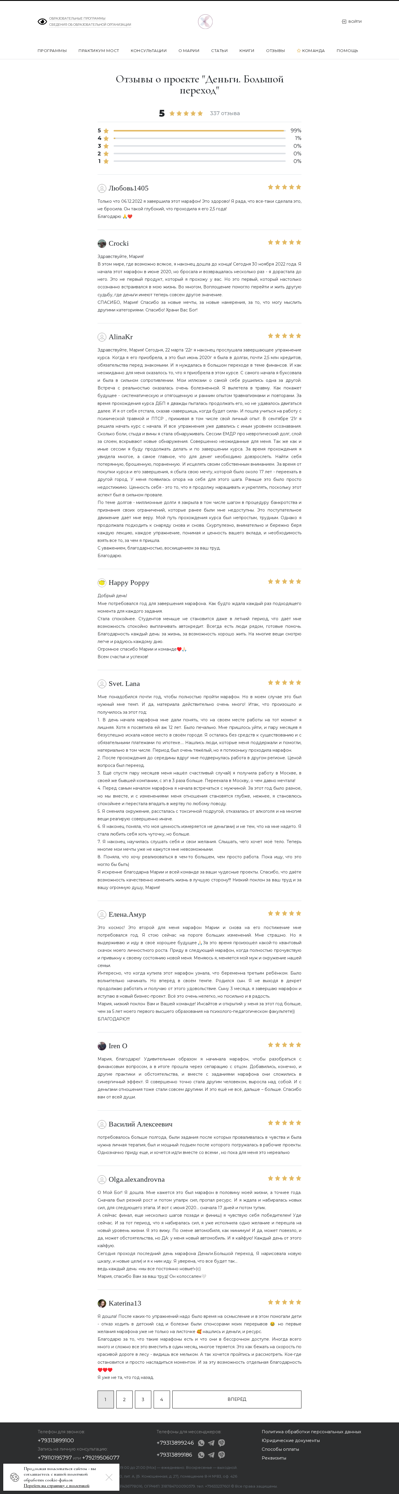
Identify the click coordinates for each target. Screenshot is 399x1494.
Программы (53, 50)
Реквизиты (274, 1458)
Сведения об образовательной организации (90, 25)
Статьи (220, 50)
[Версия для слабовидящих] (42, 21)
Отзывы (276, 50)
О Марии (189, 50)
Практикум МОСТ (99, 50)
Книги (248, 50)
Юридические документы (291, 1440)
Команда (313, 50)
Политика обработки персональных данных (311, 1431)
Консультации (149, 50)
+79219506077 (100, 1458)
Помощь (348, 50)
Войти (355, 22)
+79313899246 (175, 1443)
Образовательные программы (77, 18)
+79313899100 (56, 1440)
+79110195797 (55, 1458)
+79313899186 (174, 1455)
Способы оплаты (280, 1449)
